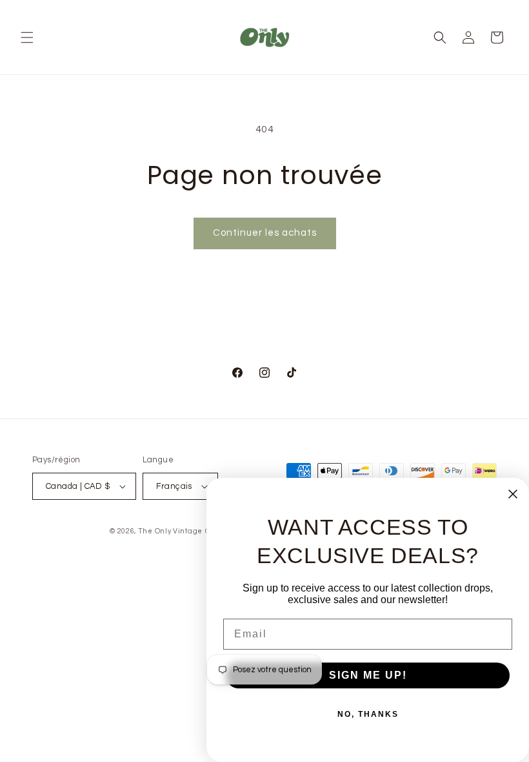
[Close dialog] (513, 494)
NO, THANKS (368, 714)
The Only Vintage (170, 531)
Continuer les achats (265, 233)
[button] (27, 37)
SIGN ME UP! (368, 675)
